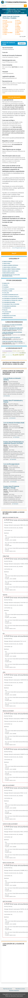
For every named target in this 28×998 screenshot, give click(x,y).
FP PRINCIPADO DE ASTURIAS (9, 315)
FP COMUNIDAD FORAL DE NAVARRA (10, 304)
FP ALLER (5, 20)
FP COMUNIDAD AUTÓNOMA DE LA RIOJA (12, 300)
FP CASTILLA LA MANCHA (8, 289)
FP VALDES (17, 34)
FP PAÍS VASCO (5, 313)
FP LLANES (5, 26)
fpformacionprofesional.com (17, 994)
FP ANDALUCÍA (5, 283)
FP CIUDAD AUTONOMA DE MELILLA (10, 296)
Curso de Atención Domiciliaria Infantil (13, 422)
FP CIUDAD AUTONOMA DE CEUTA (10, 294)
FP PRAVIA (5, 31)
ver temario (6, 396)
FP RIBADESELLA (19, 31)
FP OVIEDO (5, 29)
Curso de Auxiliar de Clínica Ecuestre (12, 341)
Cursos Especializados (8, 272)
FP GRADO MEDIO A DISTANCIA (9, 267)
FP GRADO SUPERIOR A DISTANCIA (10, 265)
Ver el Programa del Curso (19, 248)
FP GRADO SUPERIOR (7, 261)
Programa (22, 43)
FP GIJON (5, 23)
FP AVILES (17, 20)
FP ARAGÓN (5, 285)
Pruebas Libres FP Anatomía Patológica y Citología (11, 487)
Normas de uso (7, 988)
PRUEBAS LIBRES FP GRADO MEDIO (10, 271)
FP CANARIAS (5, 287)
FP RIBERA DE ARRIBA (8, 32)
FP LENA (17, 25)
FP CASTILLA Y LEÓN (7, 290)
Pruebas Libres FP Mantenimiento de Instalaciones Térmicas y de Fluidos (13, 442)
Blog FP (14, 253)
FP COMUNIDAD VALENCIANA (9, 306)
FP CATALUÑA (5, 292)
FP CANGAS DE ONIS (7, 22)
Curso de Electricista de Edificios (11, 337)
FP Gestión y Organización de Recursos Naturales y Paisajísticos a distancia (12, 328)
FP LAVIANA (5, 25)
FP (4, 12)
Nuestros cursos (20, 988)
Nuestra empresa (14, 990)
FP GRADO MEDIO (6, 263)
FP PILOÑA (17, 29)
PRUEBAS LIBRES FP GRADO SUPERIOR (11, 269)
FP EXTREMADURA (6, 308)
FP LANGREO (18, 23)
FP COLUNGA (18, 22)
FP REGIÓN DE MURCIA (7, 317)
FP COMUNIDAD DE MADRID (8, 302)
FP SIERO (17, 32)
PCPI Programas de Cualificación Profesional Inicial (11, 275)
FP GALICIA (4, 309)
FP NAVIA (5, 28)
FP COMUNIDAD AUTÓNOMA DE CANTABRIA (12, 298)
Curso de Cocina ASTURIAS (12, 12)
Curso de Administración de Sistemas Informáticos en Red (12, 333)
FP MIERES (17, 26)
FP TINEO (5, 34)
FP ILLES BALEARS (6, 311)
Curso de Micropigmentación (11, 464)
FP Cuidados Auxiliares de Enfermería (12, 324)
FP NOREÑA (18, 28)
